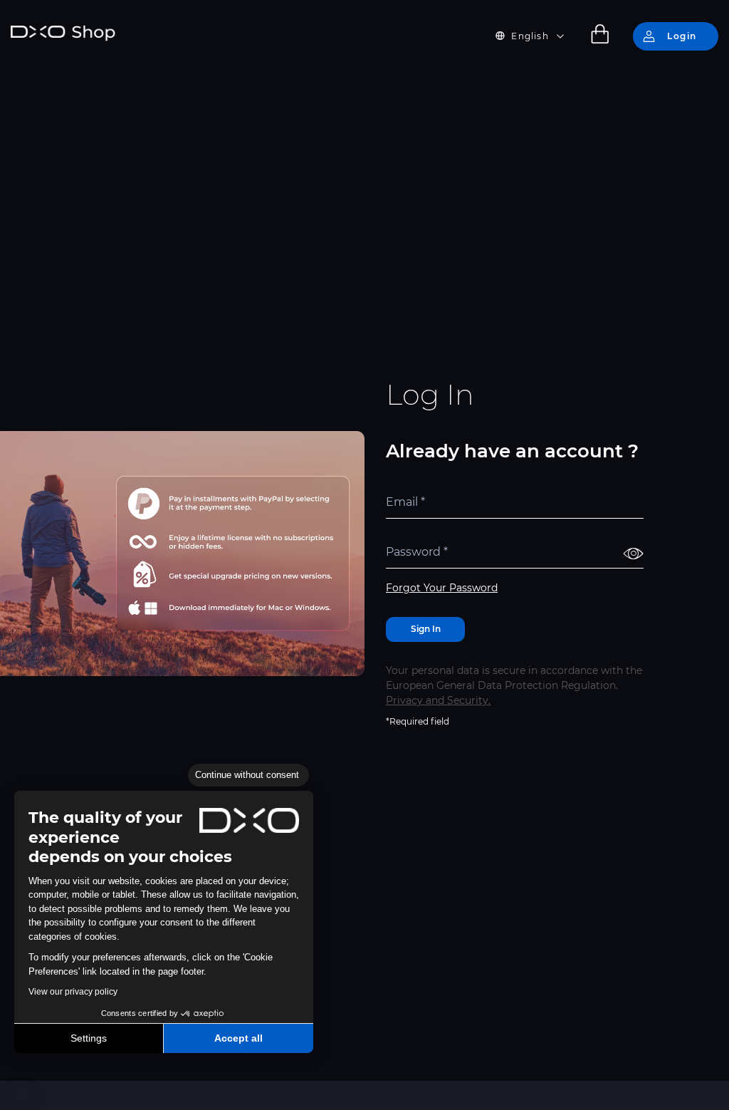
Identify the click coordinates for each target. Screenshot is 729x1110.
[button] (21, 1094)
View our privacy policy (72, 992)
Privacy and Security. (438, 700)
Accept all (238, 1038)
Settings (88, 1038)
